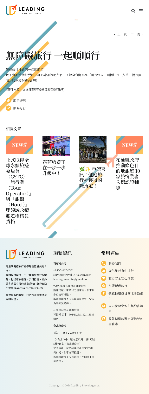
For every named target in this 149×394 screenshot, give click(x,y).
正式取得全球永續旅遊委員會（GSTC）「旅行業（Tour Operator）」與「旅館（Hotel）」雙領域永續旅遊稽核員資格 (18, 190)
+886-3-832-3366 (63, 270)
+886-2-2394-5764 (71, 332)
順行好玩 (19, 100)
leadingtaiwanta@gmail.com (71, 279)
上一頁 (122, 34)
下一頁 (135, 34)
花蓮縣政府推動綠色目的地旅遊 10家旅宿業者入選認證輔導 (128, 173)
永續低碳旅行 (117, 285)
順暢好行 (19, 108)
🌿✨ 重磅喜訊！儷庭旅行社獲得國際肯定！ (92, 177)
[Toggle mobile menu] (141, 11)
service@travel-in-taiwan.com (72, 274)
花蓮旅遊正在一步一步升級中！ (53, 168)
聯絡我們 (114, 263)
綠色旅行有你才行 (121, 270)
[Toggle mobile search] (133, 11)
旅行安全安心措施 (121, 278)
